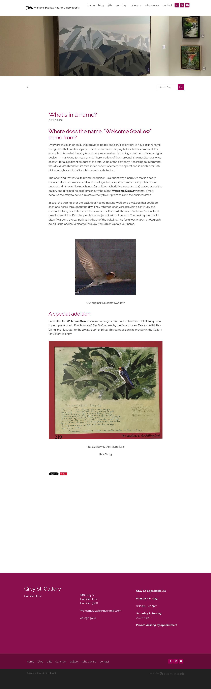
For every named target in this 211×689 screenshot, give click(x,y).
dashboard (51, 673)
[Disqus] (105, 520)
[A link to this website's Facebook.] (177, 5)
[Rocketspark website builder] (167, 674)
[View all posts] (28, 87)
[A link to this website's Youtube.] (187, 5)
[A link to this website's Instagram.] (182, 5)
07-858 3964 (88, 618)
